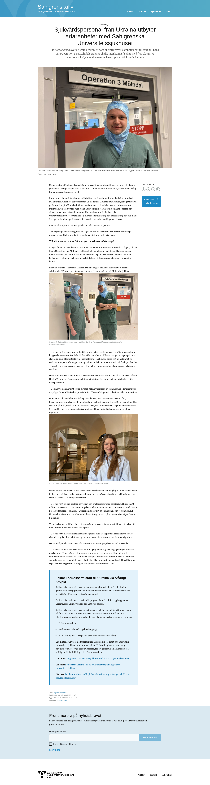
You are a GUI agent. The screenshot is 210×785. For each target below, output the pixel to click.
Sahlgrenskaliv (55, 7)
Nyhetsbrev (156, 11)
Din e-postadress (58, 731)
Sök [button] (168, 11)
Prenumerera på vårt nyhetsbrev (151, 201)
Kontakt (142, 11)
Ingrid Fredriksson (60, 693)
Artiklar (130, 11)
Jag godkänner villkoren (64, 744)
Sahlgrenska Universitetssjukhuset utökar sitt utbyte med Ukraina (97, 658)
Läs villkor (54, 749)
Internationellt (62, 700)
